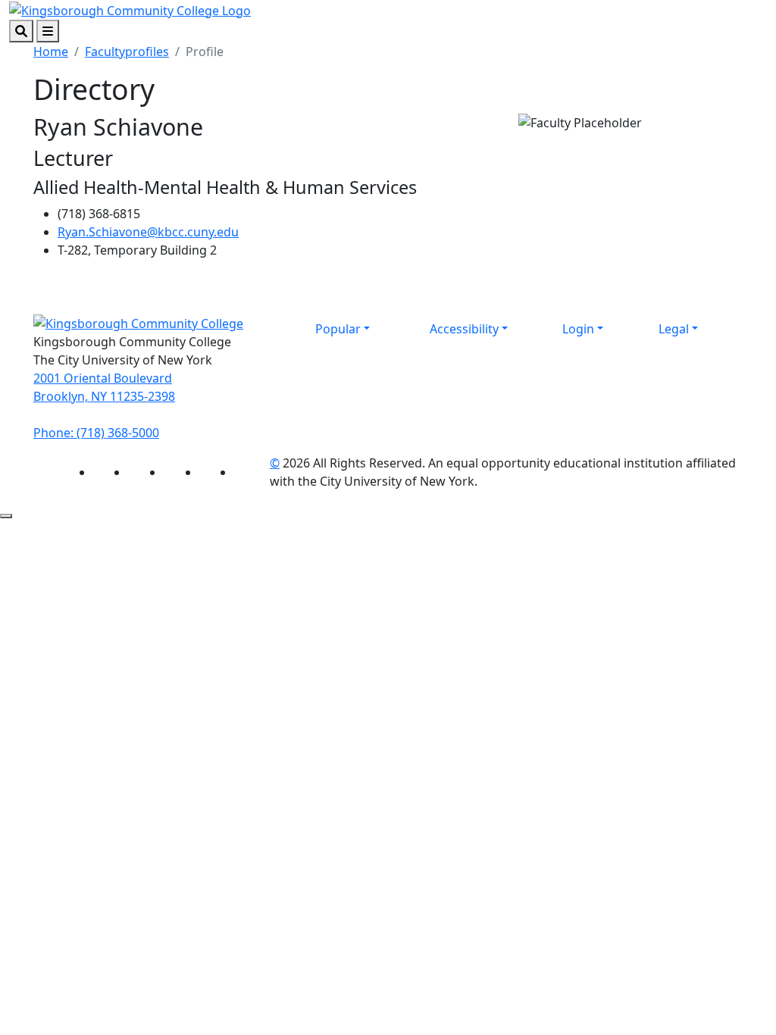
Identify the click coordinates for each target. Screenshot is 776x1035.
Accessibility (464, 329)
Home (50, 51)
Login (578, 329)
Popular (338, 329)
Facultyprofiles (127, 51)
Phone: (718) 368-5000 (96, 432)
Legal (674, 329)
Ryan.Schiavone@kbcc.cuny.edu (148, 232)
